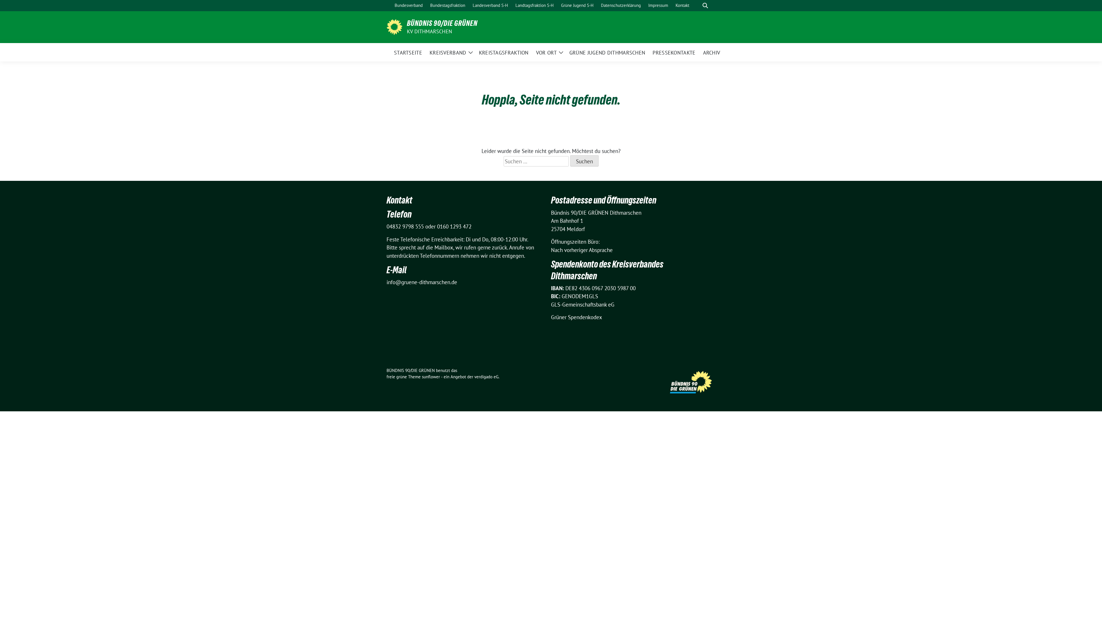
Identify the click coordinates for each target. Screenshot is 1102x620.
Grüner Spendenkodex (576, 317)
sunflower (431, 376)
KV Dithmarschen (429, 31)
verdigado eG (486, 376)
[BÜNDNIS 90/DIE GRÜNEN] (394, 26)
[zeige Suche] (705, 5)
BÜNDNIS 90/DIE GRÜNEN (442, 23)
